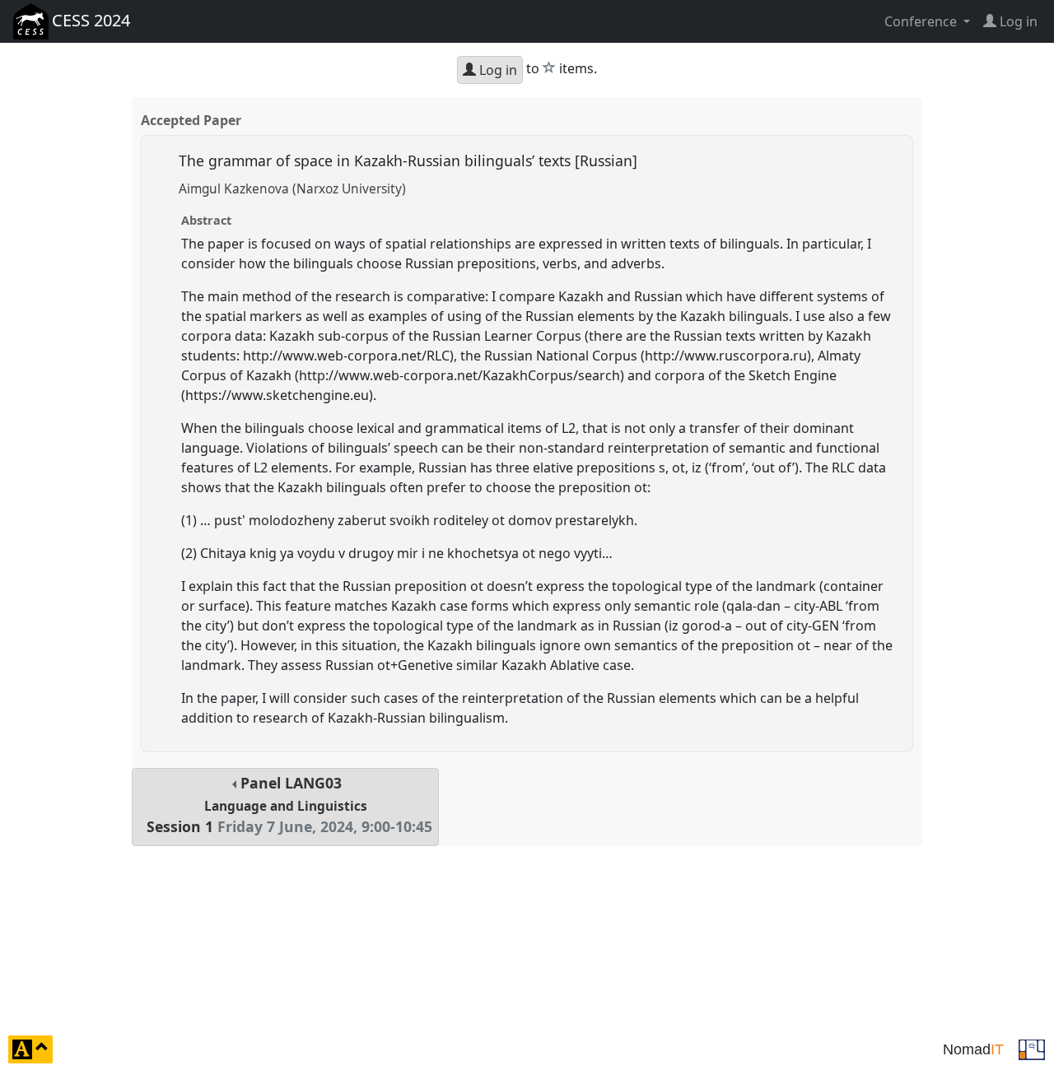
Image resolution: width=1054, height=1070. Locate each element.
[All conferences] (1032, 1048)
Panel (289, 804)
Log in (496, 70)
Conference (922, 21)
